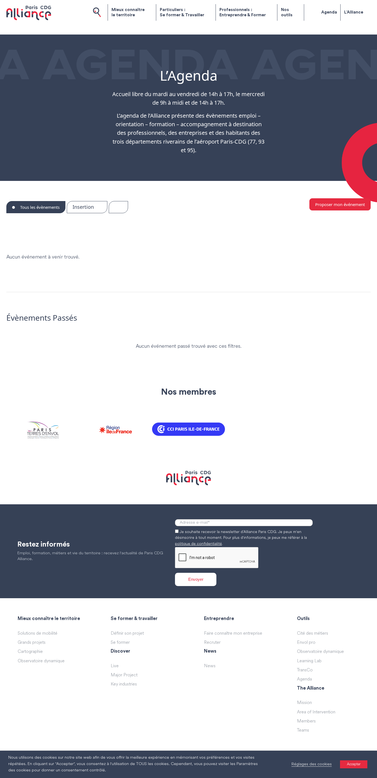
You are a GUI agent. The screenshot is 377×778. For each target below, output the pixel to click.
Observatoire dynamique (41, 661)
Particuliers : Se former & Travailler (182, 12)
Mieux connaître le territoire (128, 12)
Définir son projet (127, 633)
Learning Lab (309, 661)
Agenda (329, 12)
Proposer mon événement (340, 204)
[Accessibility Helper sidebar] (370, 771)
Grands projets (32, 642)
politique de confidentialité (198, 544)
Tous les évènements (39, 207)
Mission (304, 703)
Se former (120, 642)
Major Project (124, 675)
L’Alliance (353, 12)
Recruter (212, 642)
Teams (303, 730)
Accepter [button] (353, 764)
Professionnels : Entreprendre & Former (242, 12)
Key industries (124, 684)
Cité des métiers (312, 633)
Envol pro (306, 642)
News (210, 666)
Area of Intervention (316, 712)
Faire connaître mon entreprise (233, 633)
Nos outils (287, 12)
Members (306, 721)
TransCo (305, 670)
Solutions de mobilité (37, 633)
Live (115, 666)
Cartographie (30, 652)
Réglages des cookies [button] (311, 764)
